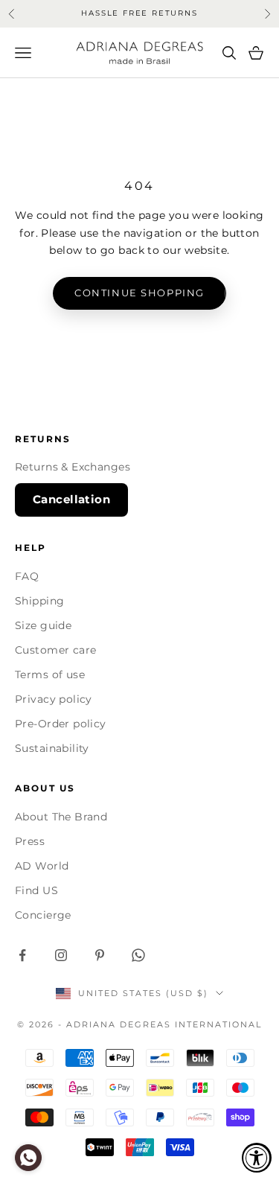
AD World (41, 866)
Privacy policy (53, 699)
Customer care (55, 650)
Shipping (39, 600)
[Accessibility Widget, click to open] (257, 1158)
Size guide (43, 625)
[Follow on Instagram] (61, 955)
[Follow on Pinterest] (99, 955)
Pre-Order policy (60, 723)
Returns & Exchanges (72, 466)
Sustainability (52, 748)
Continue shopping (139, 293)
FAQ (27, 576)
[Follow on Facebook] (22, 955)
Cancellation (71, 499)
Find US (36, 890)
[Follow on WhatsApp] (138, 955)
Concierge (43, 915)
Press (30, 841)
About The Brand (61, 816)
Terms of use (50, 674)
